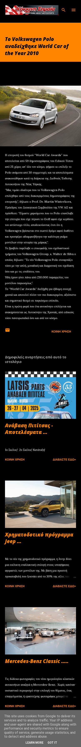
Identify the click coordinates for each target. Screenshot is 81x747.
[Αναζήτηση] (63, 7)
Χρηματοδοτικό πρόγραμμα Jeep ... (39, 538)
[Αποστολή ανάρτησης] (7, 331)
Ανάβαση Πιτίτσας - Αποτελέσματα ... (29, 428)
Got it (52, 742)
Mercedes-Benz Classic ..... (37, 661)
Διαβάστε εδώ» (64, 459)
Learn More (34, 742)
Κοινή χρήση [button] (61, 331)
